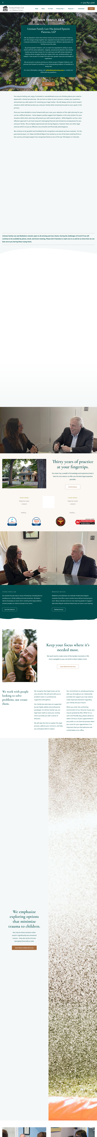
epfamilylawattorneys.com (55, 70)
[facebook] (2, 2)
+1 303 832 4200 (88, 2)
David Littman (24, 498)
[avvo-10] (36, 518)
